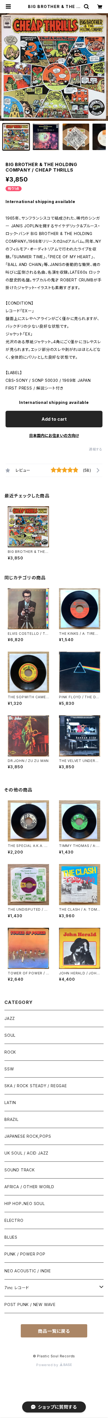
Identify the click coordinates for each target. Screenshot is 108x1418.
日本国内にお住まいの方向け (54, 435)
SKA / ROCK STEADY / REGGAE (35, 1085)
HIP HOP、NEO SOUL (24, 1203)
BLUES (10, 1237)
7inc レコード (16, 1287)
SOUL (10, 1035)
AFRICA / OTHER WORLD (29, 1186)
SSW (9, 1069)
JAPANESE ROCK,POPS (27, 1136)
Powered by (48, 1365)
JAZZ (9, 1018)
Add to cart (54, 419)
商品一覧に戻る (54, 1331)
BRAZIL (11, 1119)
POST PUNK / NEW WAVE (30, 1304)
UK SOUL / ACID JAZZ (26, 1153)
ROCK (10, 1052)
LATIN (10, 1102)
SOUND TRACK (19, 1170)
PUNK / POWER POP (24, 1254)
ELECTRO (14, 1220)
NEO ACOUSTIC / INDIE (27, 1270)
